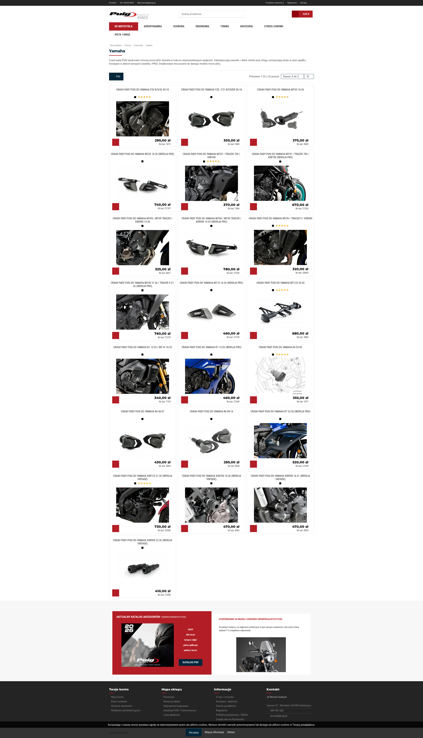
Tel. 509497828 (127, 3)
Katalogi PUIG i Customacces (180, 710)
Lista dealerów (172, 714)
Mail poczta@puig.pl (146, 3)
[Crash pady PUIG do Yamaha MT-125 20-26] (281, 311)
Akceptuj (194, 732)
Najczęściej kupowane (176, 705)
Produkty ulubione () (274, 3)
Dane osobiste (119, 701)
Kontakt (113, 3)
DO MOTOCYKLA (124, 26)
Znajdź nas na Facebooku (230, 719)
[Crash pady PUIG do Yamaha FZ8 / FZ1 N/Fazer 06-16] (212, 117)
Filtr (117, 76)
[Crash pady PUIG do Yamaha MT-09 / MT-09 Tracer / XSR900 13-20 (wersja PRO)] (212, 246)
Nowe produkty (172, 701)
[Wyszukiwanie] (240, 14)
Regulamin (292, 3)
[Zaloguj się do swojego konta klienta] (287, 14)
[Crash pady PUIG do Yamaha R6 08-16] (212, 439)
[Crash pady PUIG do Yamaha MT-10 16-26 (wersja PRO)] (212, 311)
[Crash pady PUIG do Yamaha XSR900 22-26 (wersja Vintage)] (144, 568)
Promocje (169, 697)
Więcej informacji (215, 732)
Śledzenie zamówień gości (125, 710)
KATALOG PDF (191, 662)
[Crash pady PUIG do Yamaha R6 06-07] (144, 439)
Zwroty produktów (226, 705)
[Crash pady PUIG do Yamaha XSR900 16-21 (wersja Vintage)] (281, 504)
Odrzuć (231, 732)
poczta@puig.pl (278, 715)
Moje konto (117, 697)
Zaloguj (303, 3)
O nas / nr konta (225, 697)
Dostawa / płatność (227, 701)
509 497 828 (277, 710)
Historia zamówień (121, 705)
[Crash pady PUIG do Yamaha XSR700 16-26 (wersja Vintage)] (212, 504)
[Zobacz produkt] (115, 142)
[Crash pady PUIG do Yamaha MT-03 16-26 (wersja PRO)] (144, 182)
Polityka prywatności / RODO (232, 714)
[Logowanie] (313, 3)
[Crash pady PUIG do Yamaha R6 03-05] (281, 375)
